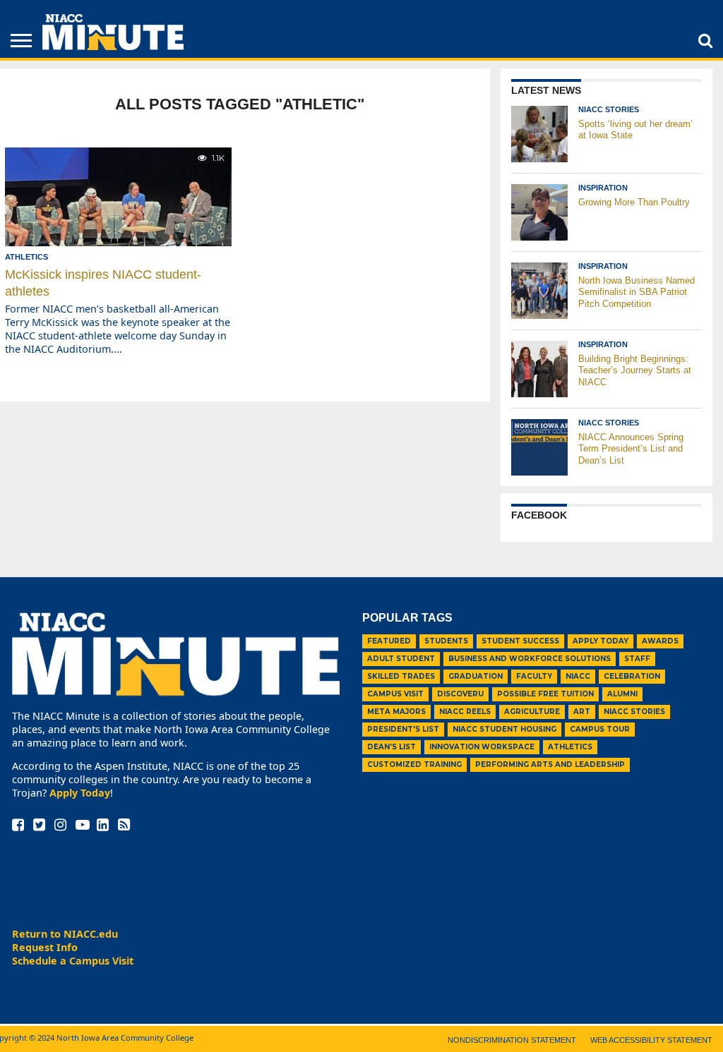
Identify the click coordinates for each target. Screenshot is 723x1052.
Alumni (622, 694)
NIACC (578, 676)
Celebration (632, 676)
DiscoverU (460, 694)
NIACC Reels (465, 711)
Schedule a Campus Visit (72, 960)
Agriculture (532, 711)
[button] (705, 40)
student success (520, 641)
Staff (637, 658)
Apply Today (79, 792)
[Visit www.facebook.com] (18, 826)
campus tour (600, 729)
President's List (403, 729)
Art (581, 711)
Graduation (475, 676)
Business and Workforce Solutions (529, 658)
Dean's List (391, 746)
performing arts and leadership (550, 764)
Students (446, 641)
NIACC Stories (634, 711)
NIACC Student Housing (504, 729)
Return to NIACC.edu (65, 934)
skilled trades (401, 676)
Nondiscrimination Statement (512, 1040)
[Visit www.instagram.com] (60, 826)
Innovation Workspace (481, 746)
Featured (389, 641)
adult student (401, 658)
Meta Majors (396, 711)
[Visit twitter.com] (39, 826)
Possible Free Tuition (545, 694)
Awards (660, 641)
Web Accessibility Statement (651, 1040)
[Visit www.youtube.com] (83, 826)
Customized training (414, 764)
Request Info (45, 947)
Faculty (534, 676)
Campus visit (395, 694)
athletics (570, 746)
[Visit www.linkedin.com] (103, 826)
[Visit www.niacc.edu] (113, 46)
